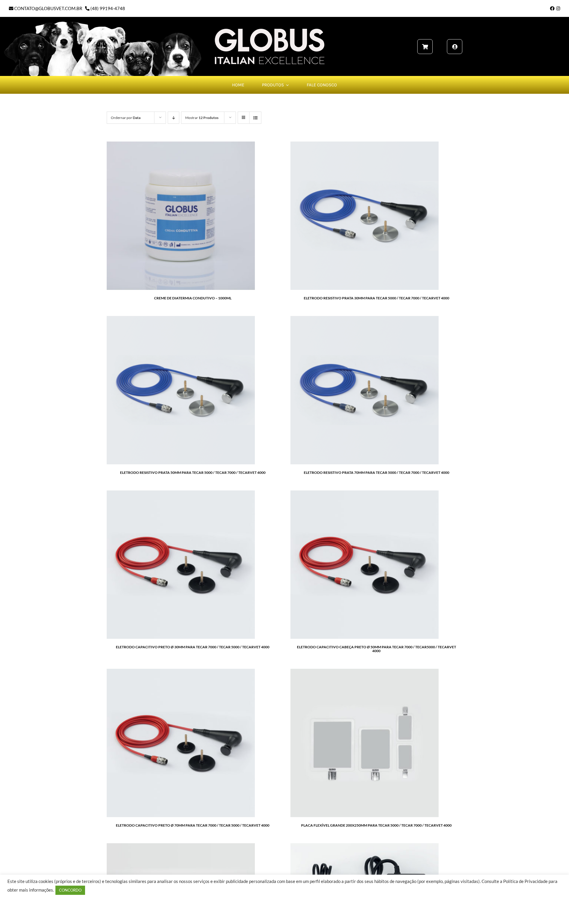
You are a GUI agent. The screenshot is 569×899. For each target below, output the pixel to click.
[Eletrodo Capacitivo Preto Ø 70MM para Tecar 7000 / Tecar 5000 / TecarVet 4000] (181, 672)
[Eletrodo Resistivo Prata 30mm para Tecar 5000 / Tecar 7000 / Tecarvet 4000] (364, 144)
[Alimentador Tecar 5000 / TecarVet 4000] (364, 846)
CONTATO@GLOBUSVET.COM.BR (47, 8)
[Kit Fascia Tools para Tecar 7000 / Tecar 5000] (181, 846)
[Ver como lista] (255, 117)
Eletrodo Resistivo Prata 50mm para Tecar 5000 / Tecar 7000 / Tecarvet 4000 (193, 472)
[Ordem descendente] (173, 118)
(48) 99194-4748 (107, 8)
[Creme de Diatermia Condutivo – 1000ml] (181, 144)
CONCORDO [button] (70, 890)
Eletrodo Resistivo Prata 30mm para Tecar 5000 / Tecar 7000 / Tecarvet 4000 (376, 298)
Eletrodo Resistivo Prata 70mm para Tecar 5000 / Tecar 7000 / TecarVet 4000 (376, 472)
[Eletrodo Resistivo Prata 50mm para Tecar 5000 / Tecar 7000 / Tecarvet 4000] (181, 319)
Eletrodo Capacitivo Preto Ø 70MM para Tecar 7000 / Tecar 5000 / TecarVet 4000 (192, 825)
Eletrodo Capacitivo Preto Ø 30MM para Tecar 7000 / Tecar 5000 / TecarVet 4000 (192, 647)
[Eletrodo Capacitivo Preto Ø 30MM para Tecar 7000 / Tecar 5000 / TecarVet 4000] (181, 493)
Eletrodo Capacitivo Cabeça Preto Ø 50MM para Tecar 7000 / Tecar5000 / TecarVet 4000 (376, 649)
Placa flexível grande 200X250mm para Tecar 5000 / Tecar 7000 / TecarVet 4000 (376, 825)
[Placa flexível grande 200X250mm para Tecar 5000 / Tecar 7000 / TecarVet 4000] (364, 672)
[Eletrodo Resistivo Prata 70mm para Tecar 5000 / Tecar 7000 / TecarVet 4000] (364, 319)
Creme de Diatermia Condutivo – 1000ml (192, 298)
